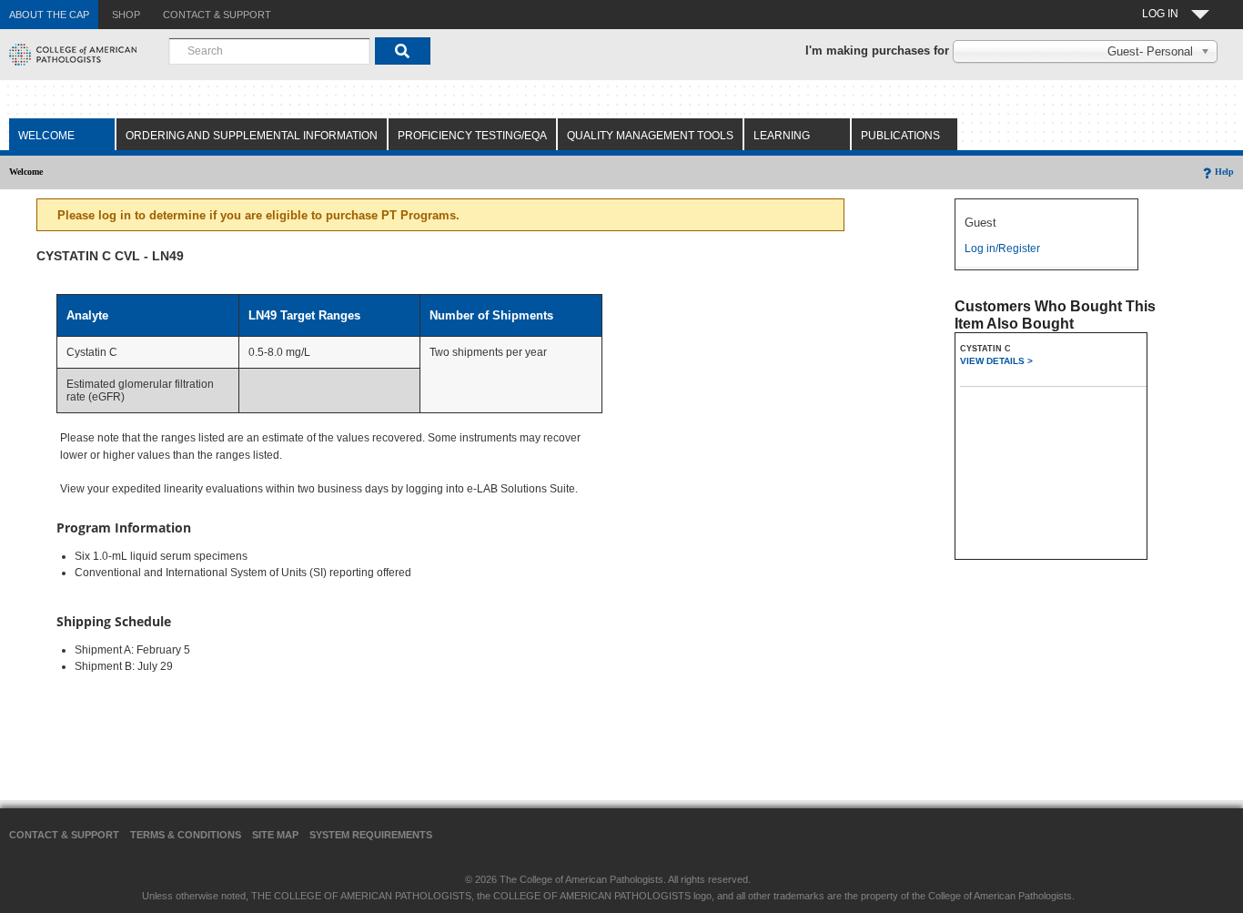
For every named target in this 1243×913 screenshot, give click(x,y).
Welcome (46, 135)
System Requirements (370, 834)
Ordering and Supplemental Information (252, 135)
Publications (900, 135)
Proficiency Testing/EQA (472, 135)
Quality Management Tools (650, 135)
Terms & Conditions (185, 834)
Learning (781, 135)
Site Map (275, 834)
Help (1224, 172)
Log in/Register (1002, 248)
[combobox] (269, 51)
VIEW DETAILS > (996, 361)
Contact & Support (64, 834)
